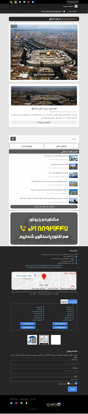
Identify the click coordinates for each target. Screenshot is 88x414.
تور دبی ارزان (38, 315)
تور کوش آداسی (67, 319)
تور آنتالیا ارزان (38, 313)
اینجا (37, 294)
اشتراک (72, 384)
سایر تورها (64, 301)
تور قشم (69, 309)
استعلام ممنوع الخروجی (44, 265)
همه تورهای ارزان (28, 327)
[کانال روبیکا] (4, 394)
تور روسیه (39, 307)
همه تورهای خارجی (28, 323)
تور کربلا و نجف (38, 317)
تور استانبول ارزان (37, 311)
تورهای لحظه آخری (60, 327)
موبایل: (74, 368)
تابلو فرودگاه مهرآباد (41, 267)
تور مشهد (68, 311)
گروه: (75, 376)
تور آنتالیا (69, 315)
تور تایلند (39, 309)
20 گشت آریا (32, 409)
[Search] (13, 139)
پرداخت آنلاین (13, 399)
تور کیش (69, 307)
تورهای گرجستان (37, 319)
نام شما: (74, 359)
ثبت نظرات (52, 111)
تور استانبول (68, 317)
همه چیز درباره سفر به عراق (24, 74)
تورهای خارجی (26, 146)
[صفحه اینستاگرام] (4, 408)
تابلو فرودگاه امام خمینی (54, 267)
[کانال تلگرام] (4, 403)
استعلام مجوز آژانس (57, 265)
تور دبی (69, 313)
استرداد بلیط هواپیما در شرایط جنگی (51, 11)
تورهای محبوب (72, 301)
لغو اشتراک (62, 384)
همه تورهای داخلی (60, 323)
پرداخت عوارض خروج (31, 265)
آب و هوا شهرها (31, 267)
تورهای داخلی (61, 146)
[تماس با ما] (4, 389)
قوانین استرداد (24, 399)
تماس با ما (32, 399)
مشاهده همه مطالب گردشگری (44, 206)
